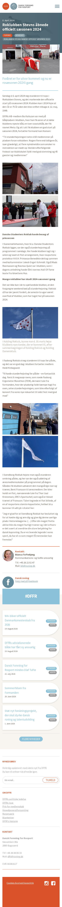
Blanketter (8, 817)
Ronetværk (8, 813)
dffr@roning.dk (15, 856)
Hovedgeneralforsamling (15, 810)
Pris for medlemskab (13, 806)
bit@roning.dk (27, 565)
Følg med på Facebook (26, 581)
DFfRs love (7, 802)
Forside (7, 35)
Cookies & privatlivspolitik (20, 882)
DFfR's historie (10, 821)
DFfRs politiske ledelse (14, 799)
